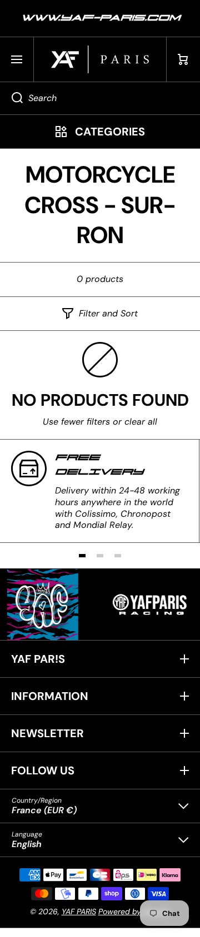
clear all (140, 421)
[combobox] (100, 98)
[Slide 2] (100, 555)
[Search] (11, 98)
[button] (183, 59)
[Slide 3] (117, 555)
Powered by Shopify (134, 911)
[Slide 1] (82, 555)
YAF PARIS (79, 911)
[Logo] (100, 59)
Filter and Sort (108, 313)
